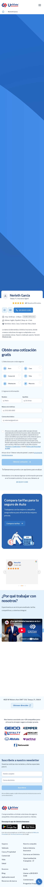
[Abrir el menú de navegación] (39, 5)
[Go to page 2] (20, 585)
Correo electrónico (8, 416)
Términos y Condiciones (12, 446)
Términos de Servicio (17, 834)
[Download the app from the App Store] (29, 826)
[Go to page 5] (25, 585)
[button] (29, 316)
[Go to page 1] (18, 585)
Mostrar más (6, 337)
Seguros (5, 844)
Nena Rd (17, 562)
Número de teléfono (8, 407)
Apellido (25, 397)
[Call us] (39, 882)
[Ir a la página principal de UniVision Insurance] (10, 5)
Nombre (4, 397)
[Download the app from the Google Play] (10, 826)
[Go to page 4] (23, 585)
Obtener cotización (20, 462)
